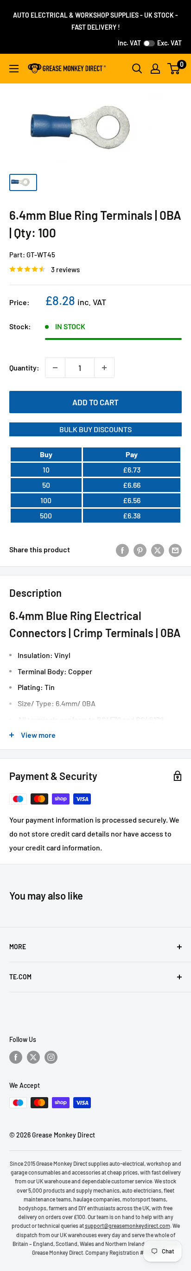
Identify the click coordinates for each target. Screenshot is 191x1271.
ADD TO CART (95, 402)
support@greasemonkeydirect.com (127, 1225)
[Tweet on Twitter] (157, 550)
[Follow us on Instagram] (51, 1057)
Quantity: (24, 367)
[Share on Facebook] (122, 550)
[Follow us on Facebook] (15, 1057)
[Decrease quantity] (55, 367)
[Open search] (137, 69)
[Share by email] (175, 550)
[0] (174, 68)
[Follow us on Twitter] (33, 1057)
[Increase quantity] (104, 367)
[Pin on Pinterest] (140, 550)
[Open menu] (14, 68)
